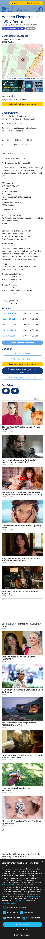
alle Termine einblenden (23, 343)
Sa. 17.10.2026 (9, 336)
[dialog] (22, 899)
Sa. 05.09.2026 (9, 319)
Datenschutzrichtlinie (9, 903)
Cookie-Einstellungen (20, 901)
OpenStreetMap (22, 78)
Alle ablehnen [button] (22, 930)
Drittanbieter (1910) (8, 885)
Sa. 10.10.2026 (9, 330)
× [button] (42, 862)
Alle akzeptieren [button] (22, 924)
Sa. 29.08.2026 (9, 313)
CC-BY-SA (39, 78)
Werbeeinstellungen (33, 896)
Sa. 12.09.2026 (9, 324)
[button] (22, 935)
